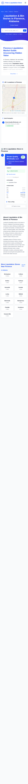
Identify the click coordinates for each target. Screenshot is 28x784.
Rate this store (11, 174)
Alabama (11, 11)
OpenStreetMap (18, 110)
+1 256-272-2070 (13, 171)
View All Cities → (23, 265)
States (6, 11)
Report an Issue (16, 206)
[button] (14, 98)
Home (2, 11)
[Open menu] (25, 2)
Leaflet (12, 110)
